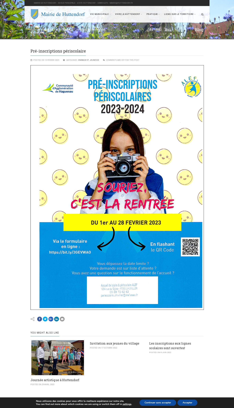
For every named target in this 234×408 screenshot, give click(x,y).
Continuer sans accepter (158, 402)
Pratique (152, 14)
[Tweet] (45, 319)
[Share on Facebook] (39, 319)
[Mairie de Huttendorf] (57, 14)
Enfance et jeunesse (88, 60)
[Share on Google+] (50, 319)
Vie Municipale (99, 14)
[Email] (56, 319)
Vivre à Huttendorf (127, 14)
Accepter (187, 402)
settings (127, 404)
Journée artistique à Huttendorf (54, 380)
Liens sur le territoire (179, 14)
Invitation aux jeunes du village (114, 343)
